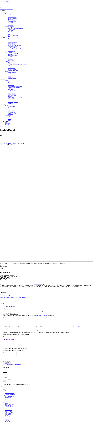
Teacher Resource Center (13, 49)
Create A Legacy (11, 85)
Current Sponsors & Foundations (14, 87)
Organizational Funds (12, 99)
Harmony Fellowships (12, 72)
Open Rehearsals (11, 60)
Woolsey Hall (10, 27)
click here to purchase (44, 326)
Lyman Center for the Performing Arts (15, 28)
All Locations (10, 31)
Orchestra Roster (11, 111)
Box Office (2, 150)
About (6, 105)
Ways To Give (8, 91)
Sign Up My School (12, 69)
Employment (10, 117)
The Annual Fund (11, 93)
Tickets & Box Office (12, 17)
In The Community (11, 88)
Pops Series (10, 23)
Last (32, 375)
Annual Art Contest (11, 68)
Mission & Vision (11, 106)
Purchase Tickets (3, 146)
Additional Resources (12, 78)
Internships (10, 54)
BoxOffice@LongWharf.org (41, 315)
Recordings (7, 123)
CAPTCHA (7, 379)
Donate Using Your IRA (12, 98)
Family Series (10, 36)
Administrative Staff (12, 113)
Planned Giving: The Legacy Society (15, 97)
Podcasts (9, 73)
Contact (9, 120)
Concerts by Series (9, 19)
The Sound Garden (11, 63)
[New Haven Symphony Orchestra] (7, 7)
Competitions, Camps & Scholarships (15, 57)
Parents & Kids (8, 61)
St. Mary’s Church (11, 29)
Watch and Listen (6, 419)
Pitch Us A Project (11, 51)
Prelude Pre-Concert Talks (13, 74)
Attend (6, 13)
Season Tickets (7, 150)
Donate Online (10, 81)
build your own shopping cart (84, 326)
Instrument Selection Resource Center (15, 48)
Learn (4, 395)
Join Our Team (8, 115)
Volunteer (9, 76)
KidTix (9, 34)
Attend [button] (4, 12)
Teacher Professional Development (15, 45)
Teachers (7, 38)
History (9, 107)
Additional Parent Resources (13, 70)
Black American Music (12, 46)
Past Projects (7, 124)
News (9, 108)
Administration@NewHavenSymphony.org (12, 364)
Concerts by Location (9, 26)
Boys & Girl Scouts (11, 66)
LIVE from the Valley (12, 21)
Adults (6, 71)
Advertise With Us (11, 90)
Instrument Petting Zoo (12, 42)
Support (6, 80)
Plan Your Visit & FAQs (12, 18)
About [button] (4, 104)
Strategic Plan (10, 114)
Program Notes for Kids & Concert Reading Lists (17, 64)
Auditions (10, 116)
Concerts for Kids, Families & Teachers (13, 32)
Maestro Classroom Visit (12, 44)
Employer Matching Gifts (13, 100)
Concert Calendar (11, 15)
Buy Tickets (5, 308)
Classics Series (10, 22)
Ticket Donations (11, 103)
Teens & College (8, 52)
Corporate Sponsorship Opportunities (15, 86)
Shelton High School (12, 30)
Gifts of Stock (10, 96)
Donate (4, 9)
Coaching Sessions (11, 43)
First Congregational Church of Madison (8, 143)
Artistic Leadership (11, 110)
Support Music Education (13, 95)
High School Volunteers (12, 55)
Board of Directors (11, 112)
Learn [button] (4, 37)
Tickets (1, 9)
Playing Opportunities (12, 77)
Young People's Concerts (13, 35)
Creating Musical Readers (13, 40)
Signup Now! (5, 369)
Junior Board (10, 59)
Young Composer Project (13, 53)
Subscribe (10, 14)
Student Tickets (11, 56)
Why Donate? (10, 82)
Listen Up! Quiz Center (12, 47)
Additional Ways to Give (13, 102)
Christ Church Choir (38, 284)
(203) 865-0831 (9, 9)
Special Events (10, 25)
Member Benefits (11, 83)
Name (6, 374)
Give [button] (3, 79)
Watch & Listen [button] (6, 121)
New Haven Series (11, 20)
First (18, 375)
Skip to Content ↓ (6, 1)
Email (6, 377)
